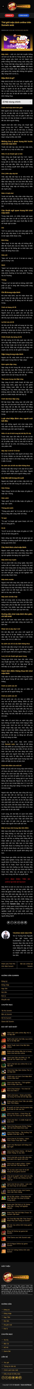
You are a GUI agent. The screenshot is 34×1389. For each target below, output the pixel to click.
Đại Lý (3, 996)
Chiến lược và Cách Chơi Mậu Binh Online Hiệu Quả (19, 1077)
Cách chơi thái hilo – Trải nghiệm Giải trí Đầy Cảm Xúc (18, 1083)
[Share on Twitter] (15, 922)
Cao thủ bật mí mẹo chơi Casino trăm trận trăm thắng (18, 1191)
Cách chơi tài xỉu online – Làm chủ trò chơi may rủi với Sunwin (19, 1185)
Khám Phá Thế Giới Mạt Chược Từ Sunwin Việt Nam (19, 1213)
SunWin (4, 1286)
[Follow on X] (6, 1377)
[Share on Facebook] (11, 922)
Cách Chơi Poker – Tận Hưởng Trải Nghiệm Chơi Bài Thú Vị (19, 1133)
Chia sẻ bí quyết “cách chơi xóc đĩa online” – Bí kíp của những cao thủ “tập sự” (19, 1177)
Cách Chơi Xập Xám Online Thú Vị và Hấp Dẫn (19, 1071)
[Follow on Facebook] (3, 1377)
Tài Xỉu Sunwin (6, 1011)
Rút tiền (4, 992)
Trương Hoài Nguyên (21, 30)
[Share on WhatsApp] (8, 922)
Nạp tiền (4, 988)
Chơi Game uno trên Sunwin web (19, 1237)
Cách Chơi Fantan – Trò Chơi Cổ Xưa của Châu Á (18, 1089)
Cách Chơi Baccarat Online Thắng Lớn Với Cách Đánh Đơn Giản (19, 1127)
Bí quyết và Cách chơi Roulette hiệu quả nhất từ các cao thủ (20, 1108)
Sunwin (17, 1385)
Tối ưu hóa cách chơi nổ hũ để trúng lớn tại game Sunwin (18, 1171)
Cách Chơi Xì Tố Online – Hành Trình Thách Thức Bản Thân (18, 1139)
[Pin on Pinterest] (22, 922)
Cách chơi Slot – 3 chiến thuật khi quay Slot (19, 1121)
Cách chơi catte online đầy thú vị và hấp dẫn (19, 1033)
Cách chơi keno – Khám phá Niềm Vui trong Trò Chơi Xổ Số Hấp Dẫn (19, 1096)
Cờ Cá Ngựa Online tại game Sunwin (17, 1244)
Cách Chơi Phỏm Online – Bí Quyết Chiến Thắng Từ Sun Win (19, 1152)
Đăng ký (4, 981)
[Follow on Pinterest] (13, 1377)
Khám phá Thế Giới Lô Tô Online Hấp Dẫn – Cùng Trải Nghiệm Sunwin (18, 1206)
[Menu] (3, 6)
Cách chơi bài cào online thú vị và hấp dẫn (19, 1065)
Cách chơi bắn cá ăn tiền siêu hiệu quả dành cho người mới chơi (19, 1158)
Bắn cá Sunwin (6, 1014)
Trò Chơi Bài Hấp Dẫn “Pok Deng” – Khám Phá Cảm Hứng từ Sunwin (19, 1219)
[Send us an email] (10, 1377)
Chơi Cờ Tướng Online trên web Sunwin (18, 1251)
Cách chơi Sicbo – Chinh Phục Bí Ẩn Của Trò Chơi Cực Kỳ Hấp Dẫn (19, 1114)
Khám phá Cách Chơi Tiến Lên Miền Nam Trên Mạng (19, 1102)
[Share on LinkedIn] (25, 922)
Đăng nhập (5, 985)
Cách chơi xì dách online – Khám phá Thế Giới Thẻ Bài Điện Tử (18, 1164)
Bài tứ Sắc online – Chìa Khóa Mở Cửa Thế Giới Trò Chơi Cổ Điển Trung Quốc (19, 1198)
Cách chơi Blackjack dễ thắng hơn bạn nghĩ (19, 1146)
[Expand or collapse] (30, 101)
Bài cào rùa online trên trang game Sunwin (19, 1226)
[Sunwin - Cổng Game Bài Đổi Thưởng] (18, 6)
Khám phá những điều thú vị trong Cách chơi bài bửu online (19, 1052)
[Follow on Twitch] (20, 1377)
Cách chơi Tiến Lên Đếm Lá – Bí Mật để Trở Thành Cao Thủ (18, 1058)
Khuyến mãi (5, 999)
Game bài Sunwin (7, 1021)
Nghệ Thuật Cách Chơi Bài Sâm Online (18, 1046)
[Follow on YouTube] (16, 1377)
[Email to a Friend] (18, 922)
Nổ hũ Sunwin (6, 1018)
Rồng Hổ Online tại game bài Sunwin (17, 1232)
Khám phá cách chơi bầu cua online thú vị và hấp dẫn (19, 1040)
